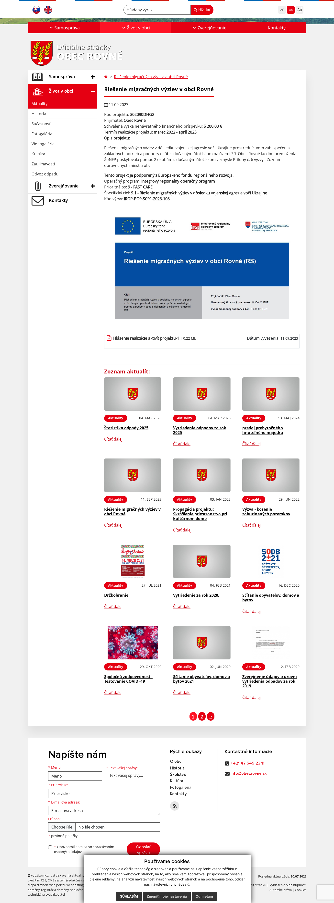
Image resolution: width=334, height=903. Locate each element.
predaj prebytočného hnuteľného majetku (262, 430)
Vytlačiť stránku (255, 885)
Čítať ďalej (113, 439)
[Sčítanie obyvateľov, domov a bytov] (271, 561)
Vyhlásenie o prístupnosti (287, 885)
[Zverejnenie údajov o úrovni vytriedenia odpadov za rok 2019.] (271, 643)
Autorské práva (280, 890)
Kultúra (38, 154)
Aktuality (39, 103)
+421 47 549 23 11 (247, 763)
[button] (64, 27)
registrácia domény (55, 890)
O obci (176, 762)
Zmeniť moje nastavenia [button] (167, 896)
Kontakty (277, 28)
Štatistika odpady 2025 (126, 428)
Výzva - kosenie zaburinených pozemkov (266, 512)
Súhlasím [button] (129, 896)
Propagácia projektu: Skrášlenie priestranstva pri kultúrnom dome (200, 514)
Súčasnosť (41, 123)
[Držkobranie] (132, 561)
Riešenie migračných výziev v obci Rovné (151, 76)
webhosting (75, 885)
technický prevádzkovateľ (46, 894)
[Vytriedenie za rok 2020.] (201, 561)
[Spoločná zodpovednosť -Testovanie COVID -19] (132, 643)
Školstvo (178, 775)
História (39, 113)
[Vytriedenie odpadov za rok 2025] (201, 394)
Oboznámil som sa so (84, 849)
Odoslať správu (143, 849)
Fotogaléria (42, 133)
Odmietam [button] (204, 896)
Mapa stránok (38, 885)
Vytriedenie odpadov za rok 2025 (199, 430)
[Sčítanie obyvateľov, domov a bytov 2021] (201, 643)
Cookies (300, 890)
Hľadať (204, 9)
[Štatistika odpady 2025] (132, 394)
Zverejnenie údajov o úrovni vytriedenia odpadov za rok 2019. (269, 681)
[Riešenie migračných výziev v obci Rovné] (132, 475)
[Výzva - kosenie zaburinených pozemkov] (271, 475)
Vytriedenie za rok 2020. (196, 595)
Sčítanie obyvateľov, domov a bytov (270, 598)
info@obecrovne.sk (249, 774)
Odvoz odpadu (45, 174)
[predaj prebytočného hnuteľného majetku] (271, 394)
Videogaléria (43, 144)
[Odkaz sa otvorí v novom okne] (174, 806)
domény (34, 890)
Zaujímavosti (43, 164)
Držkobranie (116, 595)
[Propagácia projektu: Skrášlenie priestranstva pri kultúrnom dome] (201, 475)
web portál (57, 885)
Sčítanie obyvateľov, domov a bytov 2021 (201, 679)
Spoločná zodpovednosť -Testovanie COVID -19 (128, 679)
